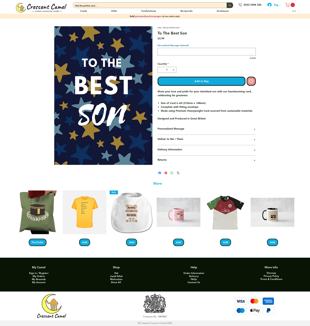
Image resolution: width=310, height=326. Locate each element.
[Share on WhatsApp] (172, 173)
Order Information (193, 273)
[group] (155, 218)
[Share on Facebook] (160, 173)
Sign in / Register (39, 273)
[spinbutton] (167, 70)
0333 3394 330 (252, 4)
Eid (116, 273)
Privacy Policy (271, 275)
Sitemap (271, 272)
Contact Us (194, 282)
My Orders (39, 276)
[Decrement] (160, 70)
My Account (39, 282)
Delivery (194, 276)
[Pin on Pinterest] (166, 173)
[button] (148, 11)
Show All (116, 282)
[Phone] (240, 4)
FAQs (194, 279)
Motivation (116, 279)
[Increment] (174, 70)
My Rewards (39, 279)
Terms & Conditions (271, 279)
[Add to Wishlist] (251, 81)
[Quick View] (37, 212)
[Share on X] (178, 173)
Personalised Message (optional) (173, 45)
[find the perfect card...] (230, 5)
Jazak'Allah (116, 276)
